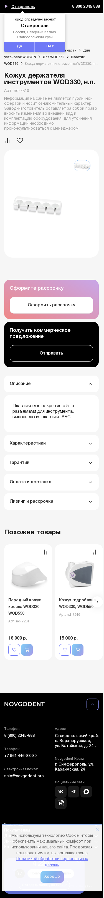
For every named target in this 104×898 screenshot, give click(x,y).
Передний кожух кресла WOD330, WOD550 (24, 607)
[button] (97, 601)
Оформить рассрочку (51, 305)
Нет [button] (50, 46)
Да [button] (19, 46)
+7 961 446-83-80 (20, 756)
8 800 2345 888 (86, 7)
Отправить (51, 353)
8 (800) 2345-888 (19, 736)
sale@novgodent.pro (24, 776)
